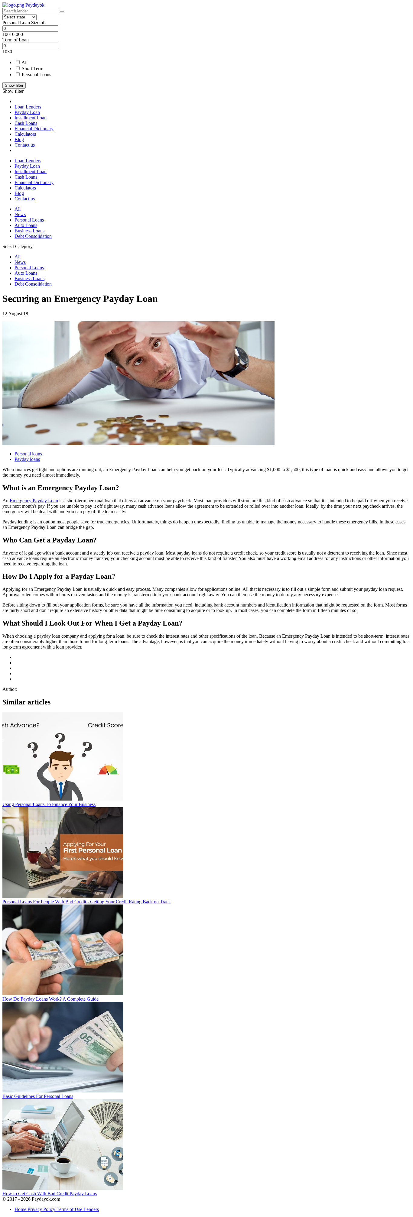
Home (21, 1209)
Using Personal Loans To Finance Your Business (49, 804)
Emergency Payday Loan (34, 500)
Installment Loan (31, 117)
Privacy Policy (42, 1209)
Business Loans (29, 230)
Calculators (25, 134)
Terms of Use (70, 1209)
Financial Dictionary (34, 128)
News (20, 214)
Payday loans (27, 459)
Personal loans (28, 453)
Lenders (91, 1209)
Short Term (32, 68)
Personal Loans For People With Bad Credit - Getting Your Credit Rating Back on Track (86, 901)
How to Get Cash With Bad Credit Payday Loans (49, 1193)
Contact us (25, 144)
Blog (19, 139)
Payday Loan (27, 112)
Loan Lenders (28, 106)
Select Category (17, 246)
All (24, 62)
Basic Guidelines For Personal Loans (37, 1096)
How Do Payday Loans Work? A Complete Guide (50, 999)
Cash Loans (26, 123)
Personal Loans (36, 74)
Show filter (14, 85)
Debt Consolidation (33, 236)
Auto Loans (26, 225)
